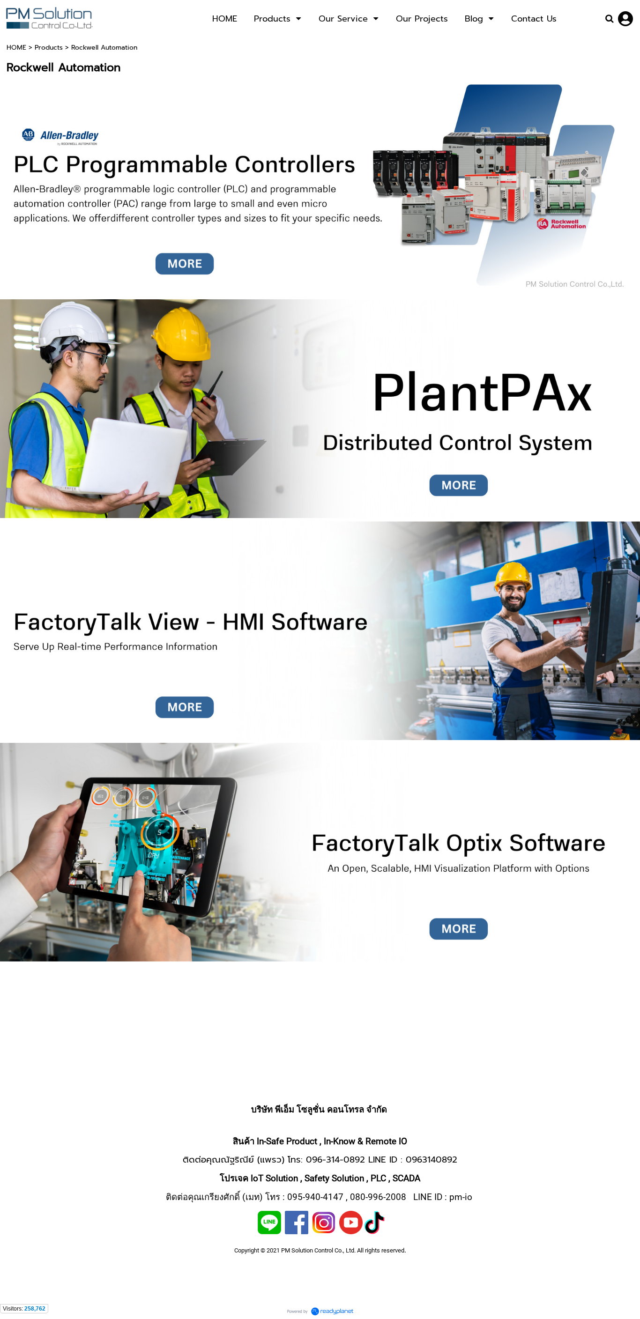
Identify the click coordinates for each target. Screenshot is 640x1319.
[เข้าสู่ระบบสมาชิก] (625, 18)
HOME (16, 47)
